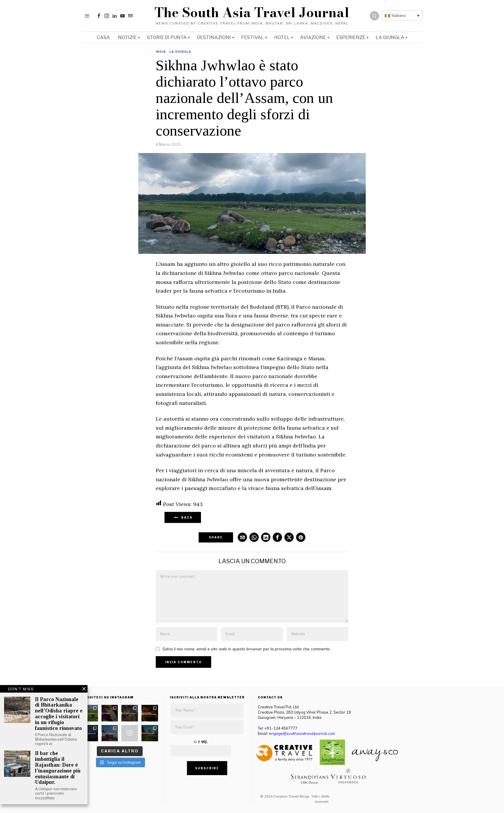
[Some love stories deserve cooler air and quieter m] (89, 713)
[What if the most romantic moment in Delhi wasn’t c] (149, 733)
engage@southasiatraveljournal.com (302, 733)
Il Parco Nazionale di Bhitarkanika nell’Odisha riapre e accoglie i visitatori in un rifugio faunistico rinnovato (59, 714)
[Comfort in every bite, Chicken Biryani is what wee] (149, 713)
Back (186, 517)
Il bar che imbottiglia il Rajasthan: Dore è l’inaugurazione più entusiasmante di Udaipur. (57, 768)
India (161, 51)
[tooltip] (98, 15)
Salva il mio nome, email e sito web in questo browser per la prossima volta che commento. (246, 648)
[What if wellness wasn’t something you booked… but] (129, 713)
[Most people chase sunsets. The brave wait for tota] (89, 733)
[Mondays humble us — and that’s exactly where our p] (110, 713)
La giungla (180, 51)
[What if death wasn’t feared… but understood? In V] (110, 733)
